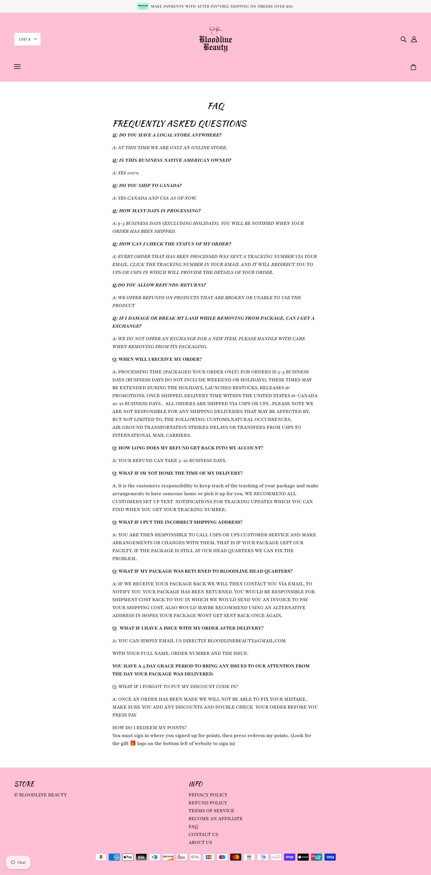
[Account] (414, 39)
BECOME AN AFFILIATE (216, 818)
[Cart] (414, 67)
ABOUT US (200, 842)
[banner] (215, 39)
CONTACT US (203, 834)
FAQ (193, 826)
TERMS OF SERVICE (211, 810)
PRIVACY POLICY (208, 795)
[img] (403, 39)
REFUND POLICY (208, 803)
